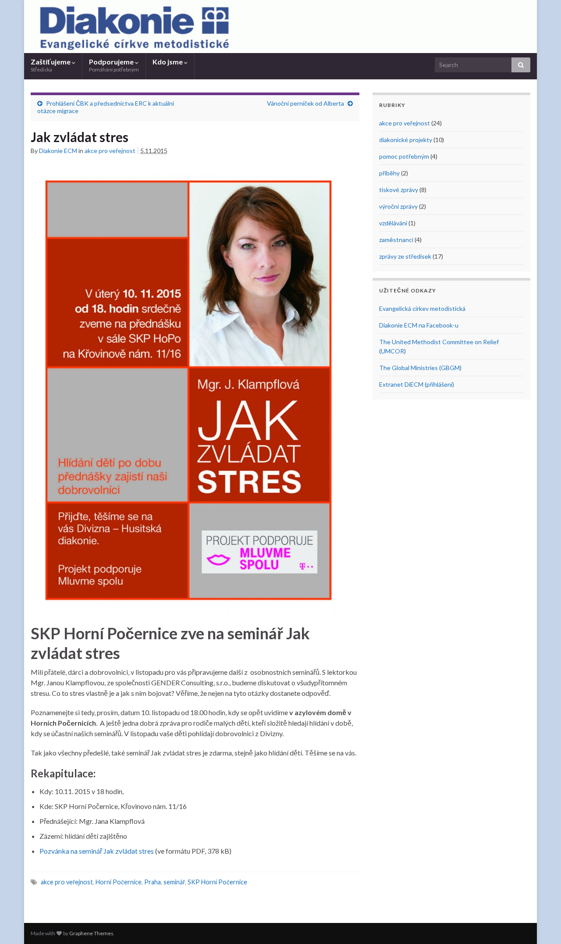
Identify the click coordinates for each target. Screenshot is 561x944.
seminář (174, 882)
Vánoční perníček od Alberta (305, 103)
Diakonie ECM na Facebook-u (418, 325)
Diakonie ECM (58, 150)
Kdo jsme (168, 61)
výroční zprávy (398, 206)
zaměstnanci (396, 239)
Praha (152, 882)
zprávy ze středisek (405, 256)
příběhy (389, 173)
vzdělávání (393, 223)
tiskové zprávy (398, 189)
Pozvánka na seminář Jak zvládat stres (96, 851)
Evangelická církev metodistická (422, 308)
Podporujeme (114, 65)
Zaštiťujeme (51, 65)
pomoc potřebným (404, 156)
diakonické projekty (405, 139)
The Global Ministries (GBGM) (420, 367)
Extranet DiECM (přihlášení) (416, 384)
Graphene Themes (91, 933)
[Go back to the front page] (280, 26)
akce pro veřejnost (110, 150)
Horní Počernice (119, 882)
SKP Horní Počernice (217, 882)
